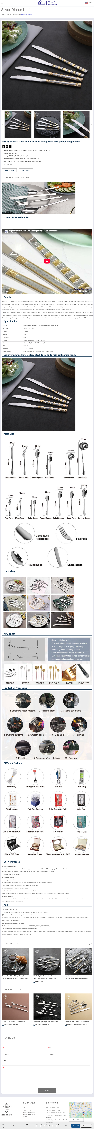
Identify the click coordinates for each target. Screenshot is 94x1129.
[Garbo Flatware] (6, 1115)
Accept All (76, 1126)
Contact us (76, 1120)
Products (8, 14)
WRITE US (10, 1038)
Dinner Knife (16, 14)
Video (25, 1116)
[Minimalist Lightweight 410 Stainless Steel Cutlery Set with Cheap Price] (47, 1006)
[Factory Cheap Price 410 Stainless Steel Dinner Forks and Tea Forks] (15, 1006)
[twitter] (7, 146)
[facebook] (3, 146)
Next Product (26, 170)
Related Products (15, 944)
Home (3, 14)
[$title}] (47, 65)
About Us (26, 1108)
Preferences (86, 1126)
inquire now (9, 170)
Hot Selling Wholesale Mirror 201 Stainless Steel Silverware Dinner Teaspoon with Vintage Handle (46, 978)
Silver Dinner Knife (26, 14)
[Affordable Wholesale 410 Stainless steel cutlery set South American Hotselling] (78, 1006)
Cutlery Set (27, 1110)
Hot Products (13, 989)
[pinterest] (10, 146)
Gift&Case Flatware (29, 1112)
